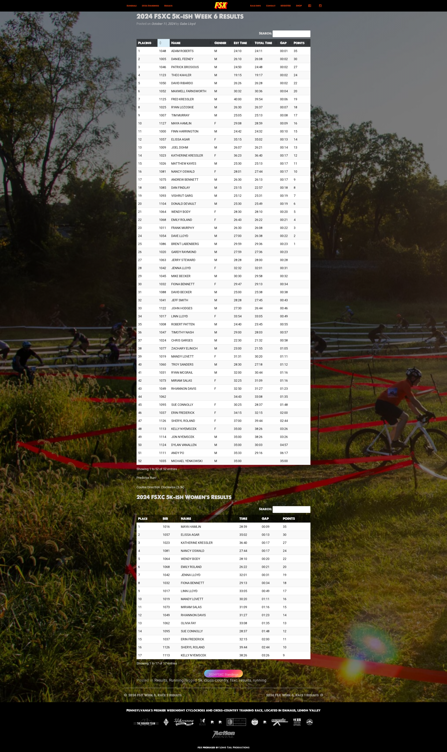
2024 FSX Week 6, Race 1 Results (292, 695)
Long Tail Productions (234, 747)
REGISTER (286, 6)
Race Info (255, 6)
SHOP (299, 6)
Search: (265, 33)
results (245, 680)
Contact (270, 6)
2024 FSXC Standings (224, 674)
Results (168, 6)
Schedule (132, 6)
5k (200, 680)
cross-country (216, 680)
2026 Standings (150, 6)
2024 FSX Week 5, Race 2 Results (155, 695)
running (259, 680)
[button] (155, 43)
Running (176, 680)
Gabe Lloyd (187, 24)
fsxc (233, 680)
